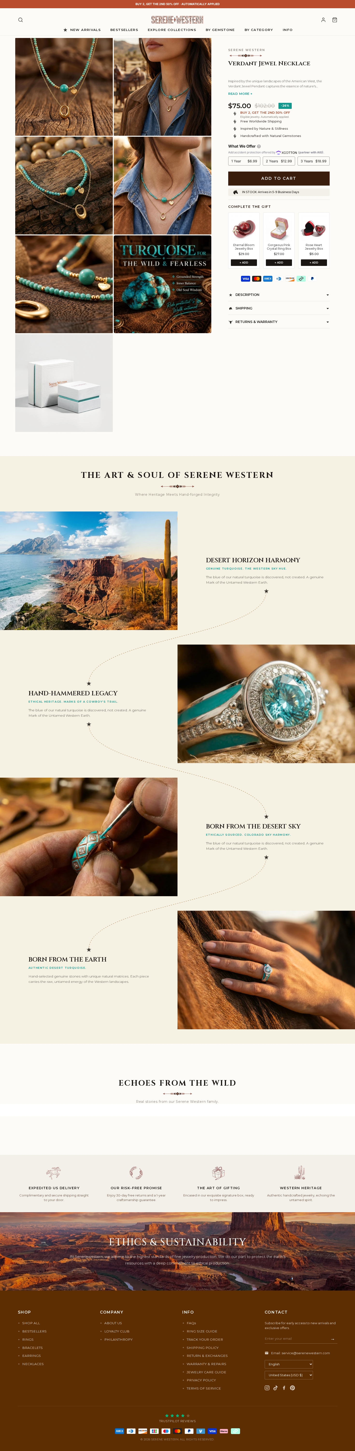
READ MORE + (240, 94)
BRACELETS (32, 1348)
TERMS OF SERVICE (204, 1388)
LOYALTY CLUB (116, 1331)
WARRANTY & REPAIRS (206, 1364)
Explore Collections (172, 30)
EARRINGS (31, 1356)
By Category (259, 30)
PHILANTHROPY (118, 1339)
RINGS (28, 1339)
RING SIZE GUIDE (202, 1331)
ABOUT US (113, 1323)
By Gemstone (220, 30)
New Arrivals (85, 30)
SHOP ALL (31, 1323)
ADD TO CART (278, 178)
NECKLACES (33, 1364)
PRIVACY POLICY (201, 1380)
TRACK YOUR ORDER (205, 1339)
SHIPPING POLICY (203, 1348)
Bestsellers (124, 30)
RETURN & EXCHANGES (207, 1356)
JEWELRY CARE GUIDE (206, 1372)
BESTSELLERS (34, 1331)
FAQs (191, 1323)
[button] (279, 72)
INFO (288, 30)
